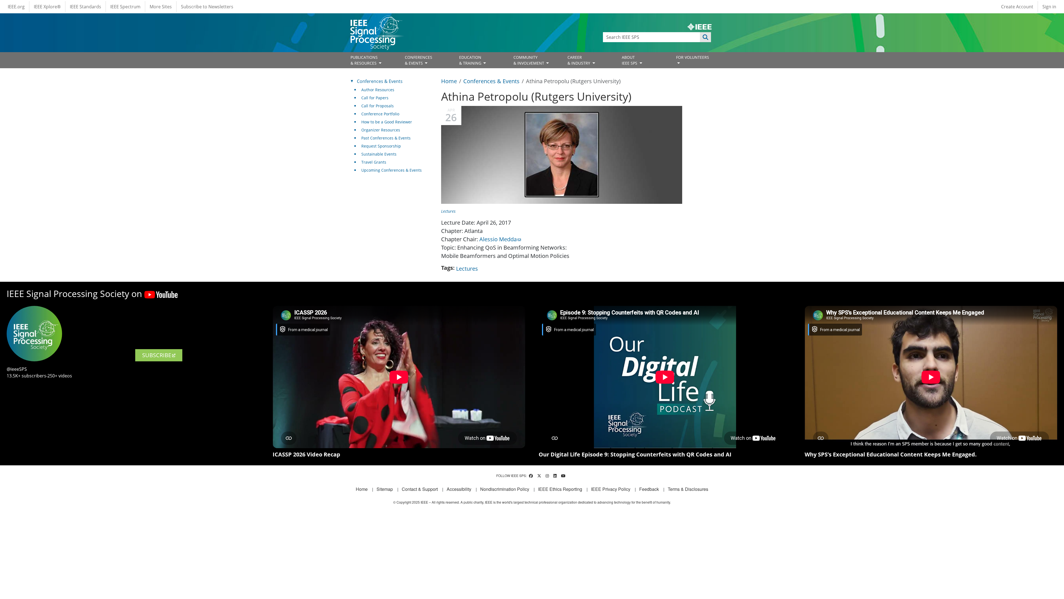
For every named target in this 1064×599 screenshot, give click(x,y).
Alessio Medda (498, 239)
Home (449, 81)
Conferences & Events (491, 81)
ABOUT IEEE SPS (630, 60)
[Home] (376, 21)
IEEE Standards (85, 7)
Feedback (649, 489)
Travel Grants (373, 162)
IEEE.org (16, 7)
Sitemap (385, 489)
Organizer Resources (380, 130)
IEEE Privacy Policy (610, 489)
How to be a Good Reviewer (386, 122)
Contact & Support (420, 489)
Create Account (1017, 7)
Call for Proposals (377, 105)
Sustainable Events (379, 154)
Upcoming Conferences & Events (391, 170)
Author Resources (377, 89)
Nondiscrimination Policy (504, 489)
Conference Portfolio (380, 113)
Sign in (1049, 7)
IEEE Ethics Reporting (560, 489)
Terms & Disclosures (688, 489)
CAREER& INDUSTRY (579, 60)
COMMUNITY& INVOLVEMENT (529, 60)
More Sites (161, 7)
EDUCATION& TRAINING (470, 60)
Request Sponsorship (381, 146)
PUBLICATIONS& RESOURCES (364, 60)
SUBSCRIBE (156, 355)
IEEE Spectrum (125, 7)
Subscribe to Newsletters (207, 7)
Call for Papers (374, 97)
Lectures (448, 211)
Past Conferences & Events (386, 138)
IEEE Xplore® (47, 7)
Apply (705, 37)
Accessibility (459, 489)
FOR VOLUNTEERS (692, 57)
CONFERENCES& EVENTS (418, 60)
